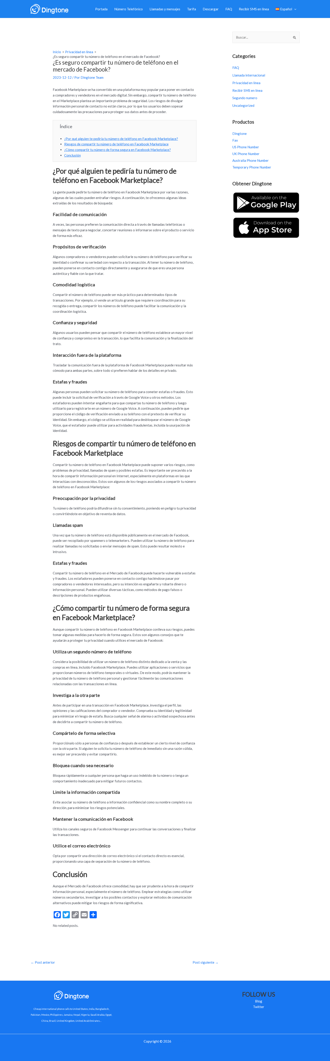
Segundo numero (244, 98)
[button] (294, 9)
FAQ (228, 9)
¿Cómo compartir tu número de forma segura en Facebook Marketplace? (117, 150)
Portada (101, 9)
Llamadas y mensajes (165, 9)
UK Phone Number (246, 154)
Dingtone (239, 133)
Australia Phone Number (250, 160)
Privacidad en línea (246, 83)
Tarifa (191, 9)
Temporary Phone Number (251, 167)
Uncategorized (243, 105)
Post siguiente (205, 962)
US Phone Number (245, 147)
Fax (235, 140)
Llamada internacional (248, 75)
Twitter (258, 1007)
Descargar (211, 9)
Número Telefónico (128, 9)
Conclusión (72, 155)
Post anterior (43, 962)
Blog (258, 1001)
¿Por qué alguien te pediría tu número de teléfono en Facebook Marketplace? (121, 139)
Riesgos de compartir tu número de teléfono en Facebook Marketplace (116, 144)
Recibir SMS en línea (254, 9)
